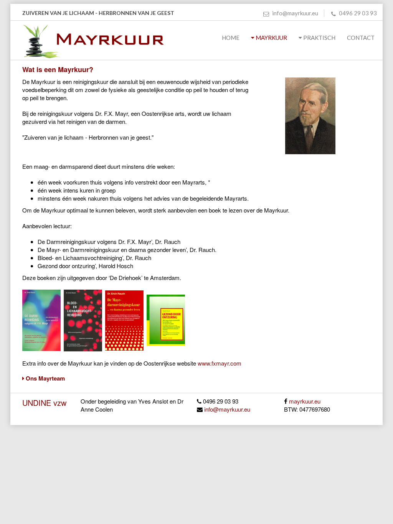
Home (230, 37)
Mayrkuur (270, 37)
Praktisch (318, 37)
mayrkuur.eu (304, 401)
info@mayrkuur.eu (294, 13)
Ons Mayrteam (44, 378)
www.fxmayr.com (219, 363)
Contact (362, 37)
